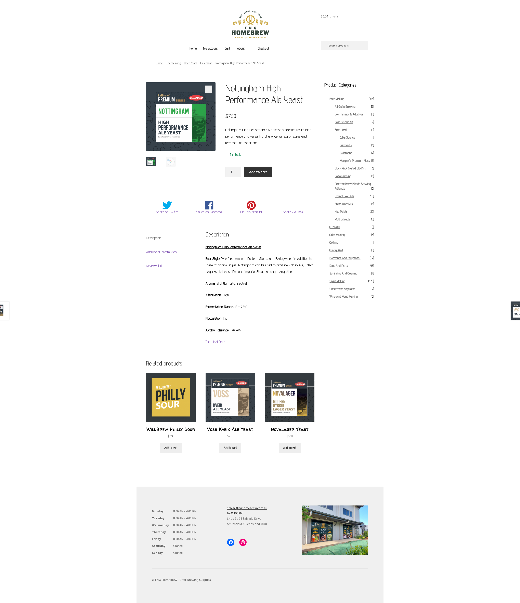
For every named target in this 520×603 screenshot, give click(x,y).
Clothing (333, 242)
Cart (227, 48)
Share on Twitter (167, 212)
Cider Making (337, 235)
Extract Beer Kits (344, 196)
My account (210, 48)
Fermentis (346, 145)
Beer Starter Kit (344, 122)
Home (193, 48)
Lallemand (206, 63)
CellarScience (347, 137)
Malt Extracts (342, 219)
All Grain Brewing (345, 106)
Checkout (263, 48)
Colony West (336, 250)
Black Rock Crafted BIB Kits (350, 168)
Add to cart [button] (170, 448)
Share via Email (293, 212)
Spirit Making (337, 281)
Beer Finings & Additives (349, 114)
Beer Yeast (190, 63)
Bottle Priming (343, 176)
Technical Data (215, 341)
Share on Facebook (209, 212)
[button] (208, 89)
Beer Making (173, 63)
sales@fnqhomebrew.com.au (247, 508)
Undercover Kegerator (342, 289)
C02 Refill (334, 227)
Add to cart (258, 171)
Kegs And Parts (338, 266)
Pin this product (251, 212)
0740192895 (235, 513)
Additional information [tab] (161, 252)
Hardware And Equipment (344, 258)
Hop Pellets (341, 212)
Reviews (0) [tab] (154, 266)
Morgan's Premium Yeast (355, 161)
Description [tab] (153, 238)
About (241, 48)
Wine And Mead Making (343, 296)
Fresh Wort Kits (344, 204)
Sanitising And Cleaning (343, 273)
